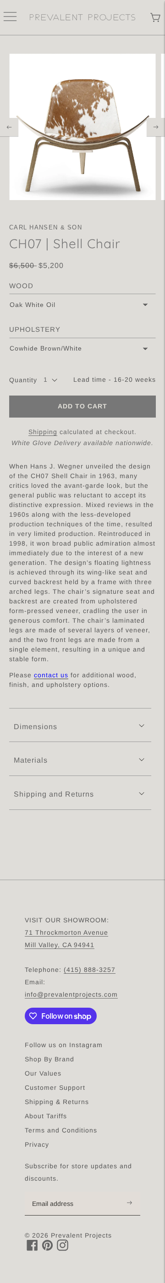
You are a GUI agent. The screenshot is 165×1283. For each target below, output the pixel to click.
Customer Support (55, 1087)
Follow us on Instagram (64, 1045)
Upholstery (34, 329)
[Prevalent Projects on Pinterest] (47, 1248)
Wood (21, 286)
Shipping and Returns (54, 794)
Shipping (42, 431)
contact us (51, 675)
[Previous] (9, 127)
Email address (57, 1192)
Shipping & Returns (57, 1101)
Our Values (43, 1073)
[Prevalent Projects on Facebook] (32, 1248)
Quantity (23, 380)
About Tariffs (46, 1116)
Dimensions (35, 727)
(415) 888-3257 (90, 969)
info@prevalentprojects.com (71, 994)
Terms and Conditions (61, 1130)
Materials (31, 760)
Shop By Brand (49, 1059)
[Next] (156, 127)
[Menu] (10, 17)
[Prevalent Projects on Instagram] (62, 1248)
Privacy (37, 1144)
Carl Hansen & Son (45, 227)
